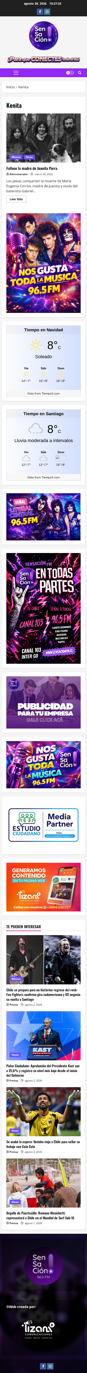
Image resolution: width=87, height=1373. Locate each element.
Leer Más (18, 200)
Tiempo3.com (51, 393)
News (29, 157)
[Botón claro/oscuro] (70, 73)
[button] (15, 72)
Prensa (14, 1004)
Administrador (19, 174)
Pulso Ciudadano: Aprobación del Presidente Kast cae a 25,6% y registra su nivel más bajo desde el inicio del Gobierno (43, 1070)
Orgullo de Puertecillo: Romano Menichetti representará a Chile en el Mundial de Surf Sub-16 (40, 1215)
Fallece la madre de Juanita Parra (43, 138)
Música (16, 157)
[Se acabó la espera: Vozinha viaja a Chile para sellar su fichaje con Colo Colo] (43, 1111)
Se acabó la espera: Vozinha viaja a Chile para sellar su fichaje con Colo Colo (43, 1144)
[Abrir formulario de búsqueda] (79, 73)
